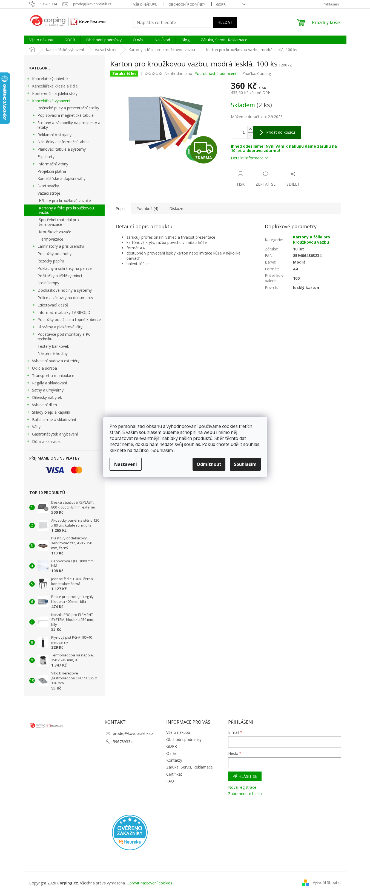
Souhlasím (245, 464)
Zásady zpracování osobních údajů (137, 491)
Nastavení (125, 464)
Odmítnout (209, 464)
